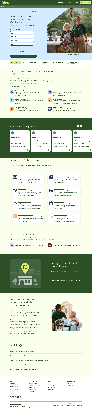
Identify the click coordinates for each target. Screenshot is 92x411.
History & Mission (51, 387)
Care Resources (70, 385)
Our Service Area (51, 385)
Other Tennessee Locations (15, 404)
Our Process (31, 391)
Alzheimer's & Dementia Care (34, 385)
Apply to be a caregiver (74, 54)
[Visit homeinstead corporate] (5, 2)
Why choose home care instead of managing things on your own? (28, 355)
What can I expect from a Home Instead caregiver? (24, 369)
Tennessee (7, 6)
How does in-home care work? (18, 365)
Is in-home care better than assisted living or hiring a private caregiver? (29, 360)
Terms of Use (60, 403)
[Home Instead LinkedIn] (16, 397)
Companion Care (32, 389)
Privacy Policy (53, 403)
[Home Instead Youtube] (21, 397)
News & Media (70, 383)
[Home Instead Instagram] (13, 397)
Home (2, 6)
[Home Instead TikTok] (18, 397)
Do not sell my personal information (59, 405)
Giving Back (50, 389)
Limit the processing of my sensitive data (74, 405)
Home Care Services (33, 383)
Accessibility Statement (68, 403)
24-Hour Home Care (33, 387)
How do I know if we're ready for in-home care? (23, 351)
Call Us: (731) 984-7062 (24, 56)
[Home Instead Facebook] (11, 397)
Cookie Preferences (78, 403)
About (49, 383)
